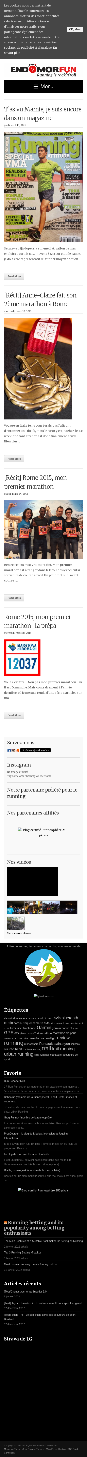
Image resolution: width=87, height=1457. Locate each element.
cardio (8, 1023)
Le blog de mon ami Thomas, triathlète (26, 1154)
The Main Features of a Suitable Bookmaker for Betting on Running (43, 1240)
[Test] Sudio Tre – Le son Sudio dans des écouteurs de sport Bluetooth (39, 1317)
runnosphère (31, 1044)
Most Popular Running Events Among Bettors (30, 1264)
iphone (23, 1033)
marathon (45, 1033)
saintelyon (62, 1044)
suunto (9, 1049)
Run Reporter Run (14, 1080)
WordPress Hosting (56, 1449)
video (36, 1055)
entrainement (76, 1023)
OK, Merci (75, 29)
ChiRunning (49, 1023)
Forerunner (16, 1028)
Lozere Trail (33, 1033)
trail (46, 1048)
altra (19, 1018)
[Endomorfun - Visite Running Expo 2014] (33, 907)
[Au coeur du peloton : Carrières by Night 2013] (51, 907)
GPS (9, 1032)
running (13, 1042)
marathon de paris (64, 1033)
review (63, 1037)
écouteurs (56, 1054)
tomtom (27, 1049)
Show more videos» (19, 933)
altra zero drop (30, 1018)
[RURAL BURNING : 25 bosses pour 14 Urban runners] (16, 923)
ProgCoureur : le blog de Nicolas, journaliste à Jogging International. (36, 1136)
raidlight (51, 1038)
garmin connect (62, 1028)
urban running (18, 1054)
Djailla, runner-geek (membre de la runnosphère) (32, 1170)
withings (44, 1054)
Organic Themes (36, 1449)
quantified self (37, 1038)
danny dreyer (62, 1023)
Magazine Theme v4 (14, 1449)
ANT (50, 1018)
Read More (14, 276)
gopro (75, 1028)
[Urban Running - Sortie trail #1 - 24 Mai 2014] (16, 907)
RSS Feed (73, 1449)
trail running (63, 1048)
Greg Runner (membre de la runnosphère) (28, 1117)
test (18, 1048)
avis (57, 1018)
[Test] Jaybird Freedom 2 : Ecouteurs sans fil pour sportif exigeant (43, 1303)
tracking (37, 1049)
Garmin (44, 1027)
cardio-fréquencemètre (28, 1023)
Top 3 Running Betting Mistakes (22, 1252)
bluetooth (70, 1018)
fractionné (29, 1028)
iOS (16, 1033)
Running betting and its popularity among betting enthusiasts (34, 1228)
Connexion (9, 1453)
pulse (25, 1038)
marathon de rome (13, 1038)
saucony (75, 1044)
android (43, 1018)
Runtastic (46, 1044)
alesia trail (9, 1018)
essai (6, 1028)
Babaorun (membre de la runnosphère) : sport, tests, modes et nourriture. (40, 1099)
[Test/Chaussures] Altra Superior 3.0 (25, 1291)
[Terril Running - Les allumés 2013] (68, 907)
